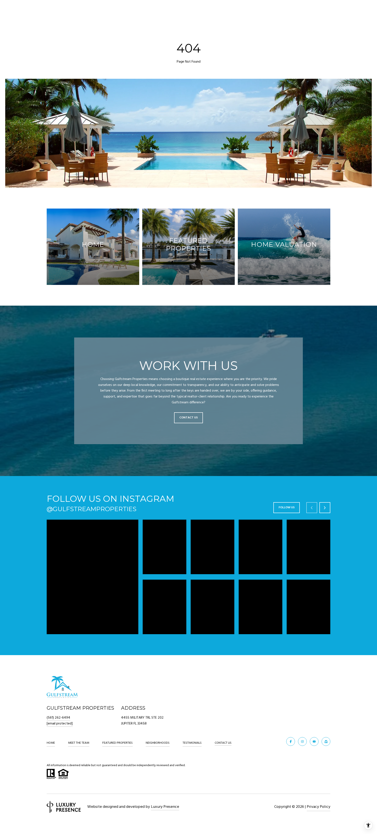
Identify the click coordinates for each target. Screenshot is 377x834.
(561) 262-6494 (58, 718)
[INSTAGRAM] (302, 741)
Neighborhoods (158, 742)
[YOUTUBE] (314, 741)
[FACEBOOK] (290, 741)
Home (51, 742)
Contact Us (223, 743)
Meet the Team (78, 742)
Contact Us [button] (188, 417)
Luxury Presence (165, 807)
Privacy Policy (318, 807)
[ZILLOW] (326, 741)
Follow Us (287, 507)
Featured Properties (117, 742)
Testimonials (192, 742)
